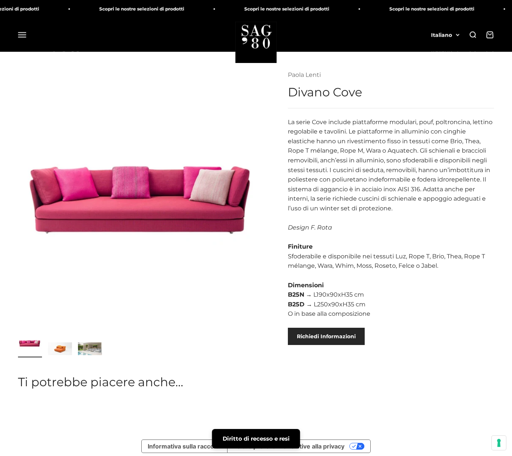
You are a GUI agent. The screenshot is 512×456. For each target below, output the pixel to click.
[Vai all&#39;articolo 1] (30, 344)
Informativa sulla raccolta (184, 446)
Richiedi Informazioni (326, 336)
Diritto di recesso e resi (256, 438)
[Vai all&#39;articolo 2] (60, 349)
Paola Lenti (304, 74)
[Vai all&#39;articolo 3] (90, 349)
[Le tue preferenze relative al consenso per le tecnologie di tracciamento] (499, 443)
